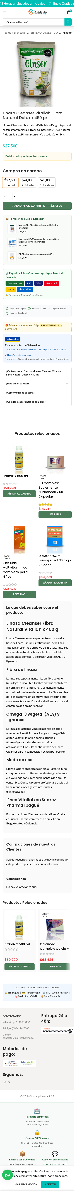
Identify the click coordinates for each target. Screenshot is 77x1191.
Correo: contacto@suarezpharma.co (18, 1036)
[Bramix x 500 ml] (19, 457)
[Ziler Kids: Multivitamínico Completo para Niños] (19, 537)
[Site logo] (37, 11)
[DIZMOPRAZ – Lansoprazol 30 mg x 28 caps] (55, 537)
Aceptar (50, 1184)
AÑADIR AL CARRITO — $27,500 (37, 205)
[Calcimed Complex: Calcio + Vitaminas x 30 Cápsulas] (55, 925)
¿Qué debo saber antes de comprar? (37, 401)
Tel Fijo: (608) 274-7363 (16, 1028)
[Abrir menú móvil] (4, 12)
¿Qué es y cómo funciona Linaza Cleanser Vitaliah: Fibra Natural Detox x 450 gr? (37, 373)
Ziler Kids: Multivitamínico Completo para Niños (15, 570)
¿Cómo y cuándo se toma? (37, 392)
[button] (19, 493)
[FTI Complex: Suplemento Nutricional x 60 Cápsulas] (55, 457)
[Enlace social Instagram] (9, 1082)
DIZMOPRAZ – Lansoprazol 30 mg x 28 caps (54, 560)
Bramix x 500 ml (15, 476)
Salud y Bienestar (15, 32)
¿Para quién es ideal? (37, 383)
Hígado (67, 32)
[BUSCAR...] (68, 22)
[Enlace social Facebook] (5, 1082)
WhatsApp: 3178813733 (16, 1022)
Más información (26, 1184)
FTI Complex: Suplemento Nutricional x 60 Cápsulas (50, 490)
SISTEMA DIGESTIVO (44, 32)
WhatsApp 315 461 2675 (55, 1164)
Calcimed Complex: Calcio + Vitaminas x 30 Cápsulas (54, 951)
